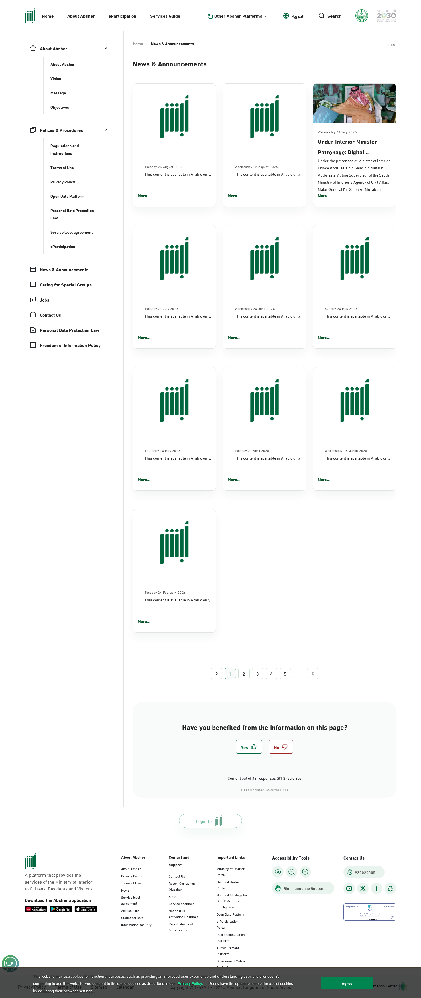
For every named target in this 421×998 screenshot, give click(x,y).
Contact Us (177, 876)
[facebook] (376, 888)
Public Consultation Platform (231, 937)
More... (144, 195)
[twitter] (362, 888)
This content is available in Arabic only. (178, 173)
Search (334, 15)
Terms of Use (131, 883)
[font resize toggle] (291, 871)
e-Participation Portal (228, 924)
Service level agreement (130, 900)
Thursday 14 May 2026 (162, 450)
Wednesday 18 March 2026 (346, 450)
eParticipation (122, 15)
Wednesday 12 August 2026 (256, 166)
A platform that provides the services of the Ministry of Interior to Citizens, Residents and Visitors (59, 881)
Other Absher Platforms (238, 15)
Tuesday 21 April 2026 (252, 450)
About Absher (81, 15)
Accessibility (130, 910)
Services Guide (165, 15)
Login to (204, 821)
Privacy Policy (131, 875)
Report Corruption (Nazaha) (182, 886)
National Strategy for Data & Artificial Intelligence (232, 901)
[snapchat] (390, 888)
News (125, 890)
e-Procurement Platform (228, 950)
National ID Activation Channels (183, 913)
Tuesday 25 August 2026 (163, 166)
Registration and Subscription (181, 926)
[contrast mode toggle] (277, 871)
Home (48, 15)
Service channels (181, 903)
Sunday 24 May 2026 (341, 308)
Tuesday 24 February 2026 (165, 592)
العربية (298, 15)
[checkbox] (249, 747)
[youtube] (349, 888)
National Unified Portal (228, 884)
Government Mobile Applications (231, 963)
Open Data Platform (231, 914)
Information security (136, 924)
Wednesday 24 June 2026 (255, 308)
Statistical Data (132, 917)
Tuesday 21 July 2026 (161, 308)
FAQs (172, 896)
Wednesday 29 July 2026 (337, 131)
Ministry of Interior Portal (231, 871)
